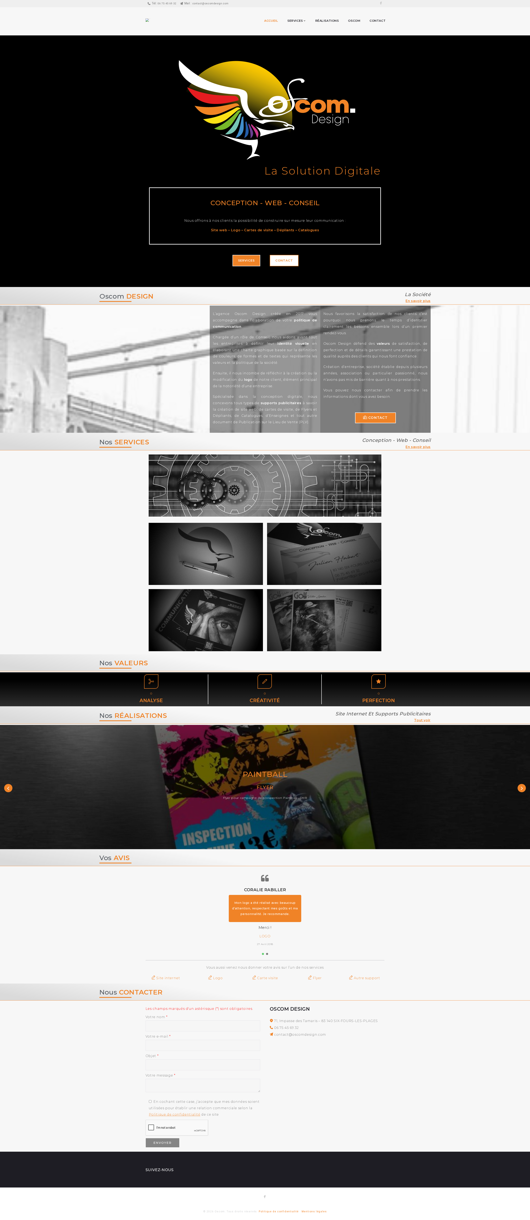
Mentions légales (314, 1211)
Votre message (161, 1075)
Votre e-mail (158, 1036)
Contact (377, 21)
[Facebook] (381, 3)
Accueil (271, 21)
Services (295, 21)
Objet (152, 1056)
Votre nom (157, 1017)
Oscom (354, 21)
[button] (246, 260)
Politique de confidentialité (174, 1114)
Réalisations (327, 21)
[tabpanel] (265, 909)
